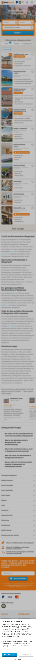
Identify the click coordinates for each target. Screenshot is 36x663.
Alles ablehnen (26, 655)
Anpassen (18, 659)
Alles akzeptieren (9, 655)
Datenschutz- (18, 645)
